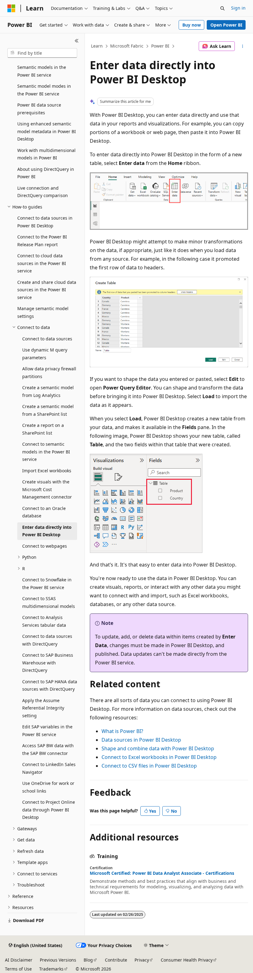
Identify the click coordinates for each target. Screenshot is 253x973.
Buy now (191, 25)
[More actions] (242, 46)
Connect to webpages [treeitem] (44, 546)
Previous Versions (58, 960)
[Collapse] (76, 41)
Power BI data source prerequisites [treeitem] (39, 109)
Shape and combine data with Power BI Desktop (158, 748)
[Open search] (222, 8)
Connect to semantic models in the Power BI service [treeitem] (46, 451)
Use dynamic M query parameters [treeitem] (44, 353)
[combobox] (42, 53)
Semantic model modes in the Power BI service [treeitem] (44, 90)
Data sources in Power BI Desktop (141, 739)
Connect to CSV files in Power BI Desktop (149, 765)
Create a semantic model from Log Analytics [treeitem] (48, 391)
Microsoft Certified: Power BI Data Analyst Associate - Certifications (162, 873)
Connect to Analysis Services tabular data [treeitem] (44, 621)
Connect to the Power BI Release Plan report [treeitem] (42, 240)
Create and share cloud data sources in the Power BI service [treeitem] (46, 289)
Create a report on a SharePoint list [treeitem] (43, 429)
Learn (97, 46)
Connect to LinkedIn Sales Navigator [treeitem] (49, 768)
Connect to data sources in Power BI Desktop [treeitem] (45, 222)
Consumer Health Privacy (187, 960)
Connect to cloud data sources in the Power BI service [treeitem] (41, 263)
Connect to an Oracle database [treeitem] (44, 512)
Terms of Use (18, 969)
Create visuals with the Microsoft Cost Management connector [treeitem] (47, 489)
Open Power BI (226, 25)
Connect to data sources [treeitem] (47, 339)
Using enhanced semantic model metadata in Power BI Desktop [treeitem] (46, 131)
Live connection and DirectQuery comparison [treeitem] (42, 192)
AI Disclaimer (18, 960)
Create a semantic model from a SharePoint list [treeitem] (48, 410)
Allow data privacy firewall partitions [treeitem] (49, 372)
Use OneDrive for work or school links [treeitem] (48, 787)
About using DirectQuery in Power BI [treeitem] (45, 173)
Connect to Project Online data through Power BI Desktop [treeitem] (48, 809)
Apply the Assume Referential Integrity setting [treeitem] (43, 707)
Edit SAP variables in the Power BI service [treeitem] (47, 730)
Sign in (238, 8)
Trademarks (51, 969)
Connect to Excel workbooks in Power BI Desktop (159, 757)
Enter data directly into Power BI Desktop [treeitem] (47, 531)
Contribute (116, 960)
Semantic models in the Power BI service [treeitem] (41, 71)
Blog (88, 960)
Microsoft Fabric (126, 46)
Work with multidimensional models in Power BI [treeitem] (46, 154)
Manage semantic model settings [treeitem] (42, 312)
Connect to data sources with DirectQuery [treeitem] (47, 640)
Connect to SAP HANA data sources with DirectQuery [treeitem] (49, 685)
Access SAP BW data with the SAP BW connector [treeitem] (48, 749)
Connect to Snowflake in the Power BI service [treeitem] (47, 583)
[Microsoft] (11, 8)
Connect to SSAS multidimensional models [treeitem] (48, 602)
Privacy (142, 960)
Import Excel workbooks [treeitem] (46, 471)
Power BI (160, 46)
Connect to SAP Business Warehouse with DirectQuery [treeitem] (47, 662)
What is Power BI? (122, 731)
